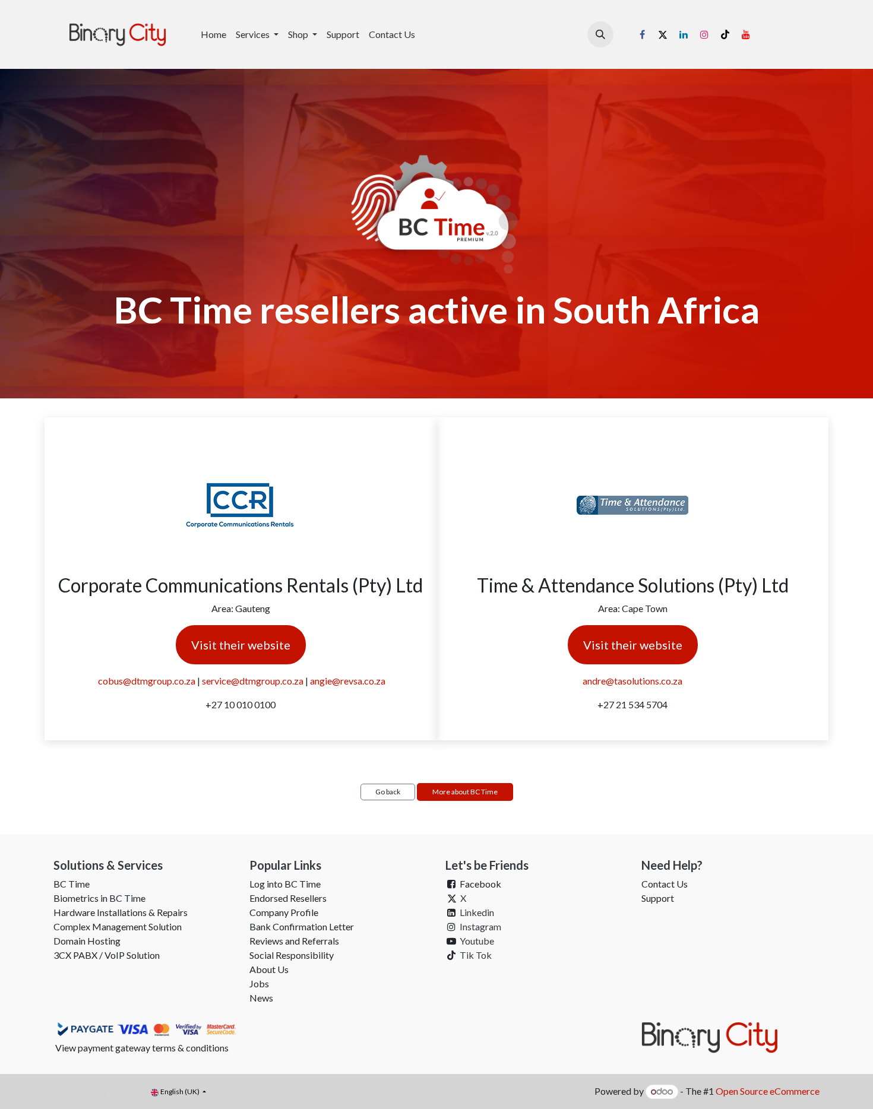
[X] (662, 34)
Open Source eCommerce (768, 1091)
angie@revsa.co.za (347, 680)
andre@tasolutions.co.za (632, 680)
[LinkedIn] (683, 34)
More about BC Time (465, 791)
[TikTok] (725, 34)
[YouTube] (745, 34)
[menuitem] (213, 34)
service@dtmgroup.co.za (252, 680)
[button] (600, 34)
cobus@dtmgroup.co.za (146, 680)
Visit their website (240, 645)
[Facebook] (641, 34)
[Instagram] (704, 34)
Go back (387, 791)
